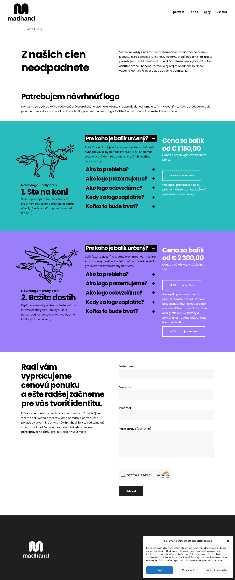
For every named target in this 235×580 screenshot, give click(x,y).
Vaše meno (127, 366)
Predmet (125, 408)
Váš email (125, 387)
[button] (228, 541)
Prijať (160, 570)
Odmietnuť (188, 570)
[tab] (121, 138)
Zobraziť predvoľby (216, 570)
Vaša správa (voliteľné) (135, 429)
